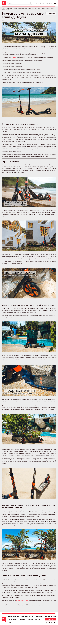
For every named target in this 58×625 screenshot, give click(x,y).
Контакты (39, 616)
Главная (3, 8)
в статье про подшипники (43, 448)
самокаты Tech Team (22, 600)
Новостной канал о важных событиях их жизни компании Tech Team (21, 8)
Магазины (49, 3)
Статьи (38, 8)
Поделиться (52, 13)
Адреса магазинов (13, 616)
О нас (9, 622)
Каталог (37, 619)
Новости (30, 619)
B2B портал (50, 619)
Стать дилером (40, 3)
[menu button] (55, 3)
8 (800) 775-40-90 (50, 616)
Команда (22, 619)
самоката (13, 57)
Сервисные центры (27, 616)
